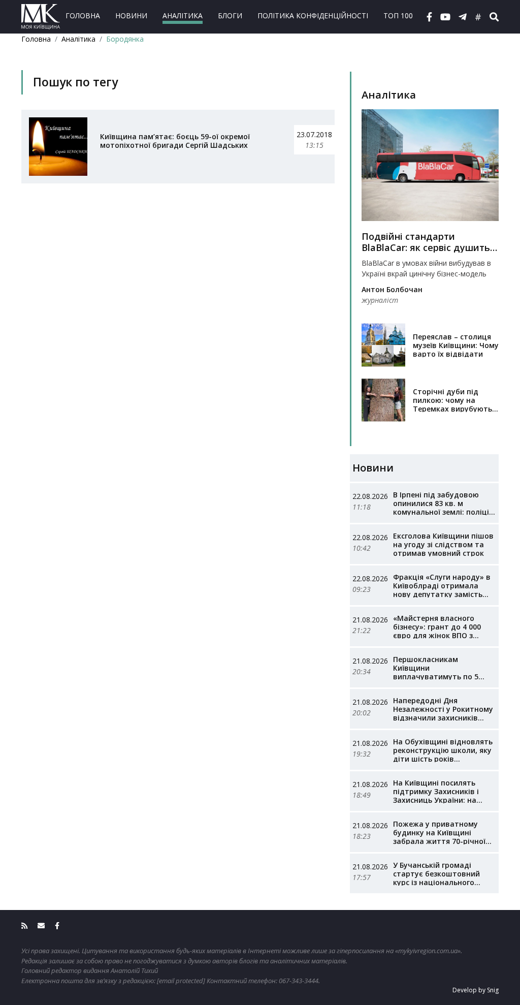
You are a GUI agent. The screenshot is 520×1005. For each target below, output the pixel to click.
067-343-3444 (298, 980)
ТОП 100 (398, 15)
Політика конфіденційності (312, 15)
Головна (83, 15)
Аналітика (182, 15)
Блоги (230, 15)
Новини (131, 15)
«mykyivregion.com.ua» (428, 950)
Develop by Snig (475, 990)
